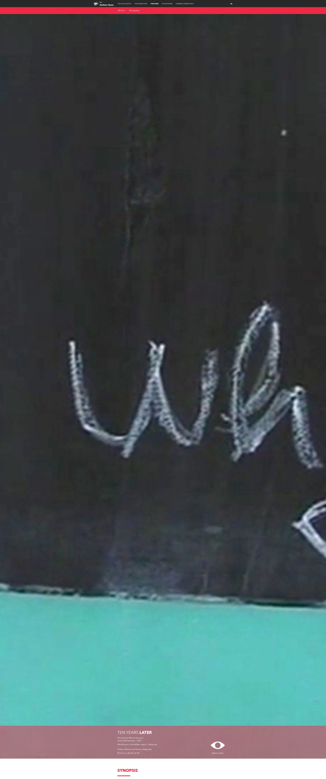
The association (124, 4)
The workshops (140, 4)
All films (121, 10)
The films (154, 4)
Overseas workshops (185, 4)
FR (231, 4)
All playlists (134, 10)
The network (167, 4)
